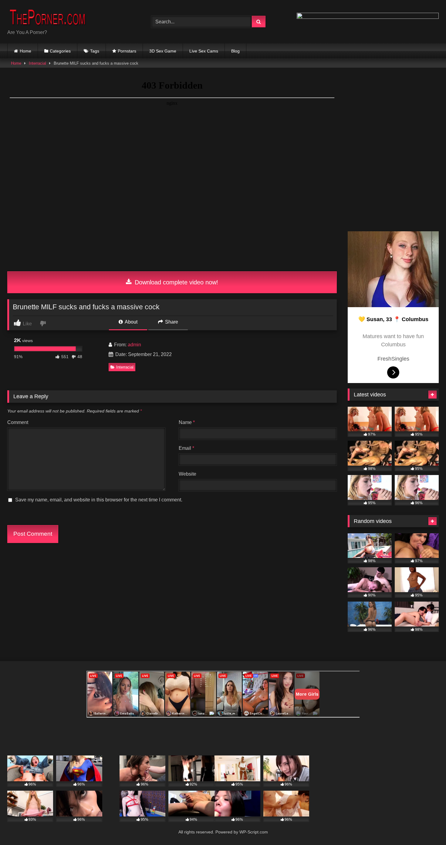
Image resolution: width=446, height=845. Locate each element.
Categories (60, 51)
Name (187, 422)
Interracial (37, 63)
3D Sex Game (162, 51)
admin (134, 344)
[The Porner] (52, 17)
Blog (235, 51)
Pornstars (127, 51)
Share (171, 321)
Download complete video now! (175, 282)
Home (25, 51)
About (130, 321)
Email (186, 448)
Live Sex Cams (203, 51)
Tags (94, 51)
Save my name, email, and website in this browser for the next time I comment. (98, 499)
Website (187, 474)
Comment (17, 422)
